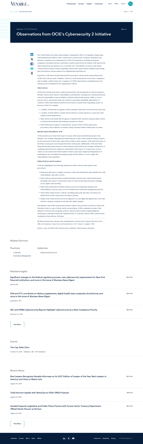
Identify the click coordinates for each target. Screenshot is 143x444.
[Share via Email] (32, 68)
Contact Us (97, 438)
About (110, 3)
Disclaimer (106, 438)
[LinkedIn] (64, 438)
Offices (116, 3)
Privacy (113, 438)
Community (99, 4)
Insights (89, 4)
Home (11, 11)
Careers (123, 3)
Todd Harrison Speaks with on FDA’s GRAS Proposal (39, 392)
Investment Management (22, 256)
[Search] (130, 3)
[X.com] (69, 438)
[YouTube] (73, 438)
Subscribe (14, 438)
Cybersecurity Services (48, 252)
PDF (131, 11)
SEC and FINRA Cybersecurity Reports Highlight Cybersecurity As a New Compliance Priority (53, 310)
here (75, 208)
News (33, 438)
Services (81, 4)
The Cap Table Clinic (19, 347)
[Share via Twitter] (32, 59)
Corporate (17, 252)
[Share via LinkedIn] (32, 54)
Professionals (71, 4)
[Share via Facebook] (32, 64)
